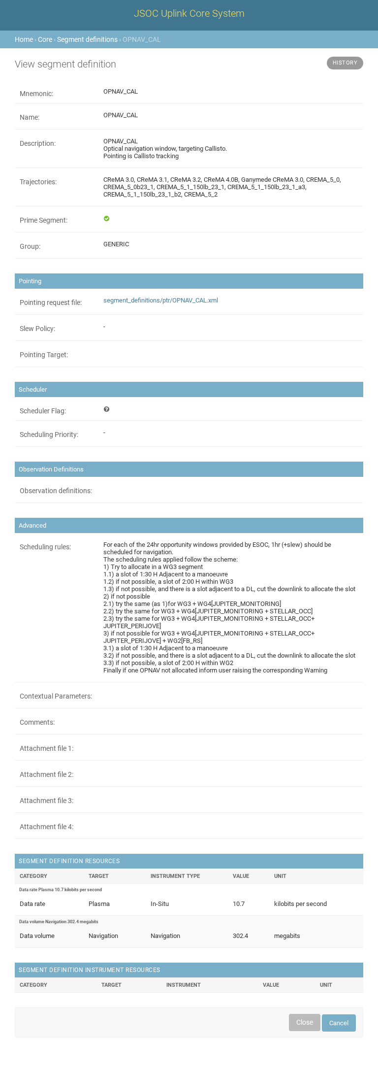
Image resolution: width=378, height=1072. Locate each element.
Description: (38, 143)
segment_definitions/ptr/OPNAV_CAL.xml (160, 300)
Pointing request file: (51, 302)
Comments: (37, 722)
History (345, 63)
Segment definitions (87, 39)
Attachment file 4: (46, 827)
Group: (30, 246)
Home (24, 39)
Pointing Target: (44, 355)
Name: (29, 117)
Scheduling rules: (45, 547)
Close (304, 1022)
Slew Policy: (37, 329)
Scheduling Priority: (49, 434)
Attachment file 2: (46, 774)
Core (45, 39)
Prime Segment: (43, 220)
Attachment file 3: (46, 800)
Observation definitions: (56, 491)
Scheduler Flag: (43, 411)
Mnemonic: (36, 94)
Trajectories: (38, 182)
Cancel (338, 1023)
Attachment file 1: (46, 748)
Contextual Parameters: (56, 696)
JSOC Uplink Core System (189, 13)
